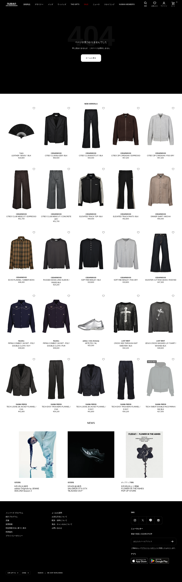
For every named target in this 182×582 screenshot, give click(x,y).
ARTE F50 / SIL (91, 343)
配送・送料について (59, 520)
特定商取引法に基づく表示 (16, 528)
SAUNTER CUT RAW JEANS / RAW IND (160, 280)
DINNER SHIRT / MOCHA (161, 217)
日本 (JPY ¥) (12, 573)
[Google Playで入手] (159, 561)
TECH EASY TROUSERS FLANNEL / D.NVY (125, 408)
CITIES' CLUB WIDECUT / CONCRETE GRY (56, 218)
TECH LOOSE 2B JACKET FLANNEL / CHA (21, 408)
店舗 (7, 520)
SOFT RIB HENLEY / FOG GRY (126, 280)
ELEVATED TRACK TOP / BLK (91, 217)
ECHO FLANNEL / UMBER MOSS (21, 280)
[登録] (172, 541)
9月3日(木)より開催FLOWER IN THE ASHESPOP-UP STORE (132, 488)
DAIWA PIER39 (21, 404)
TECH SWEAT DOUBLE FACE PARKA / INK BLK (161, 408)
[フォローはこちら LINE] (150, 520)
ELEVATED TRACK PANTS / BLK (125, 217)
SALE (86, 4)
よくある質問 (57, 513)
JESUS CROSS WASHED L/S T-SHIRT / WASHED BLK (160, 344)
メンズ (50, 4)
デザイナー (39, 4)
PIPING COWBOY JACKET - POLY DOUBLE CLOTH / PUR (56, 344)
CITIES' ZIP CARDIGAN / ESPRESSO (125, 156)
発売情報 (17, 482)
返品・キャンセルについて (62, 524)
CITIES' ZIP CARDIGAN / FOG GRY (160, 156)
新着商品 (26, 4)
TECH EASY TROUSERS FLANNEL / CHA (56, 408)
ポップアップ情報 (127, 482)
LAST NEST (125, 341)
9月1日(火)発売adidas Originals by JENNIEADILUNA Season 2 (26, 488)
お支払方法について (59, 517)
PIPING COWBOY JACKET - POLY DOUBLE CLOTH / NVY (21, 344)
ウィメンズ (62, 4)
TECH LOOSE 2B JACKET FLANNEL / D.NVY (91, 408)
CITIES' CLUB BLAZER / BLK (56, 156)
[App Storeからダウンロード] (139, 561)
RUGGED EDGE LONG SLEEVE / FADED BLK (56, 281)
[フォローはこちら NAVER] (158, 520)
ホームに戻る (91, 58)
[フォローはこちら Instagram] (135, 520)
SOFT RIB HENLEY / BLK (91, 280)
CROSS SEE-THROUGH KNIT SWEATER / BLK (125, 344)
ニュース (96, 4)
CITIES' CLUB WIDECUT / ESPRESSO (21, 217)
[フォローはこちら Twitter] (143, 520)
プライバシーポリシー (14, 536)
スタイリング (109, 4)
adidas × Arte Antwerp (91, 341)
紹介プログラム (12, 517)
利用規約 (9, 532)
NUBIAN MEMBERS (127, 4)
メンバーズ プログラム (14, 513)
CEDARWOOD (56, 153)
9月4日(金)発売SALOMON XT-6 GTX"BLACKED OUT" (77, 488)
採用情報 (9, 524)
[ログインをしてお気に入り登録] (34, 108)
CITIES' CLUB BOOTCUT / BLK (91, 156)
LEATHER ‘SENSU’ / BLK (21, 156)
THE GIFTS (75, 4)
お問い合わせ (57, 528)
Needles (21, 341)
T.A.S (21, 153)
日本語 (24, 573)
